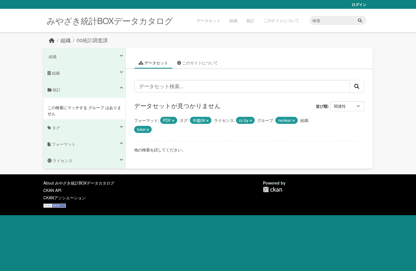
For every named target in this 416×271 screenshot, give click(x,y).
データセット (208, 20)
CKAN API (52, 190)
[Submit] (360, 20)
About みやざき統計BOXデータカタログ (78, 183)
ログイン (359, 4)
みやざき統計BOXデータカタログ (110, 20)
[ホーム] (52, 40)
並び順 (322, 106)
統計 (250, 20)
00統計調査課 (92, 40)
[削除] (173, 120)
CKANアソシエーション (64, 197)
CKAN (272, 189)
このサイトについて (281, 20)
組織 (233, 20)
